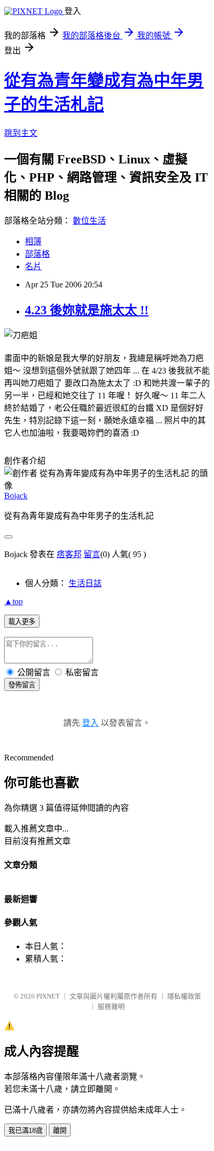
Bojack (16, 495)
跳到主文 (20, 133)
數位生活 (89, 220)
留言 (92, 554)
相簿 (33, 241)
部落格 (37, 253)
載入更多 (21, 622)
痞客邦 (69, 554)
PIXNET (48, 996)
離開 (59, 1130)
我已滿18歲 (25, 1130)
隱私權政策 (184, 996)
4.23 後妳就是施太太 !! (87, 310)
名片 (33, 266)
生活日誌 (85, 583)
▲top (13, 601)
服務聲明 (111, 1006)
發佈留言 (21, 685)
